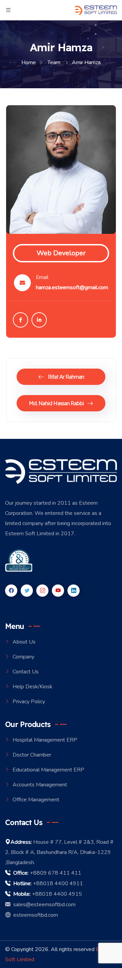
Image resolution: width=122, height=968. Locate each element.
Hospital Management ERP (45, 740)
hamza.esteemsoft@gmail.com (72, 287)
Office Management (36, 799)
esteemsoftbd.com (34, 915)
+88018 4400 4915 (57, 894)
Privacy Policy (29, 701)
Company (23, 656)
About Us (24, 642)
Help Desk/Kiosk (33, 686)
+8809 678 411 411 (55, 873)
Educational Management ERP (48, 770)
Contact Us (26, 671)
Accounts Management (40, 784)
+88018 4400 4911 (58, 883)
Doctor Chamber (32, 755)
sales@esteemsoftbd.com (43, 904)
